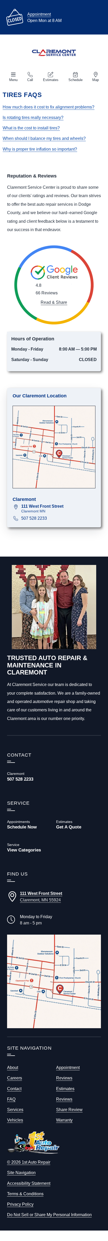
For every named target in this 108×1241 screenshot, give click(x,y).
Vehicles (15, 1120)
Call (30, 80)
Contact (14, 1088)
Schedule (75, 80)
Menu (13, 80)
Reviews (64, 1078)
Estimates (50, 80)
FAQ (11, 1099)
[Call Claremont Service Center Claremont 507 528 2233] (29, 776)
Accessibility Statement (28, 1183)
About (12, 1067)
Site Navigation (21, 1172)
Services (15, 1109)
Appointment (39, 14)
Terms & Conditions (25, 1193)
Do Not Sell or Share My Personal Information (49, 1214)
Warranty (64, 1120)
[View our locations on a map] (54, 981)
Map (95, 80)
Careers (14, 1078)
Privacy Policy (20, 1204)
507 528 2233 (34, 518)
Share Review (69, 1109)
